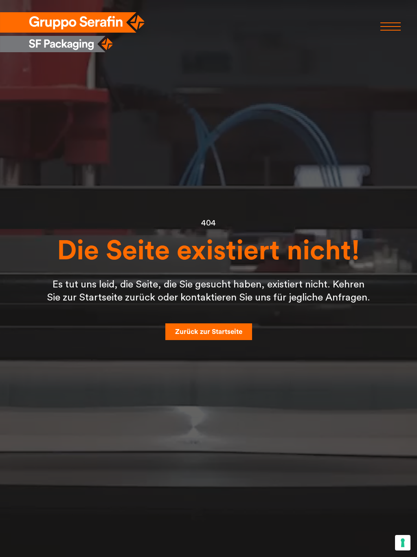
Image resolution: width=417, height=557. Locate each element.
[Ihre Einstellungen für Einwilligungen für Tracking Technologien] (402, 542)
